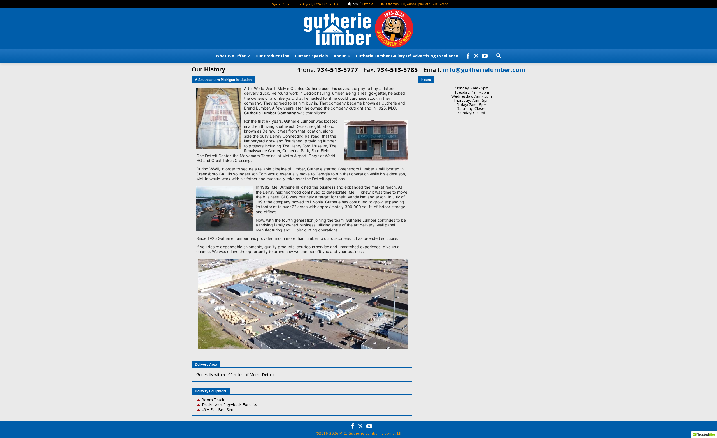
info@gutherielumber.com (484, 69)
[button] (498, 56)
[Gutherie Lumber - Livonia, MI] (358, 29)
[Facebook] (468, 56)
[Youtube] (485, 56)
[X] (476, 56)
